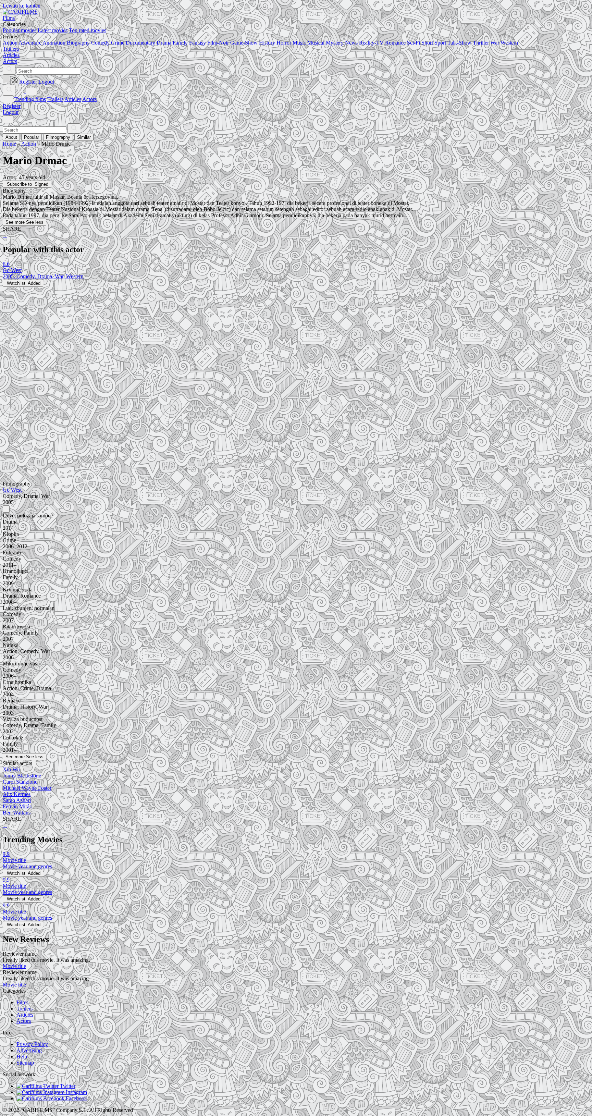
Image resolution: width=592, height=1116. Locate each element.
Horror (283, 43)
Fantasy (197, 43)
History (267, 43)
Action (10, 43)
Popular (31, 137)
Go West (12, 490)
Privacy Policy (32, 1044)
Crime (117, 43)
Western (509, 43)
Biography (78, 43)
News (351, 43)
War (494, 43)
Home (9, 144)
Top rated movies (87, 30)
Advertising (29, 1050)
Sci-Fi (413, 43)
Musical (315, 43)
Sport (440, 43)
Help (21, 1056)
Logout (10, 112)
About (11, 137)
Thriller (481, 43)
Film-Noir (218, 43)
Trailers (55, 99)
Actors (89, 99)
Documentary (140, 43)
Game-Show (244, 43)
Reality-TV (371, 43)
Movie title (14, 966)
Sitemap (25, 1063)
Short (427, 43)
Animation (53, 43)
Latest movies (52, 30)
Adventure (29, 43)
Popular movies (19, 30)
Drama (164, 43)
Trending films (30, 99)
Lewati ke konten (21, 6)
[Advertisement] (208, 335)
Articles (72, 99)
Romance (395, 43)
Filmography (58, 137)
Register (12, 106)
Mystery (335, 43)
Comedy (100, 43)
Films (22, 1002)
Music (299, 43)
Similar (84, 137)
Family (180, 43)
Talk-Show (459, 43)
